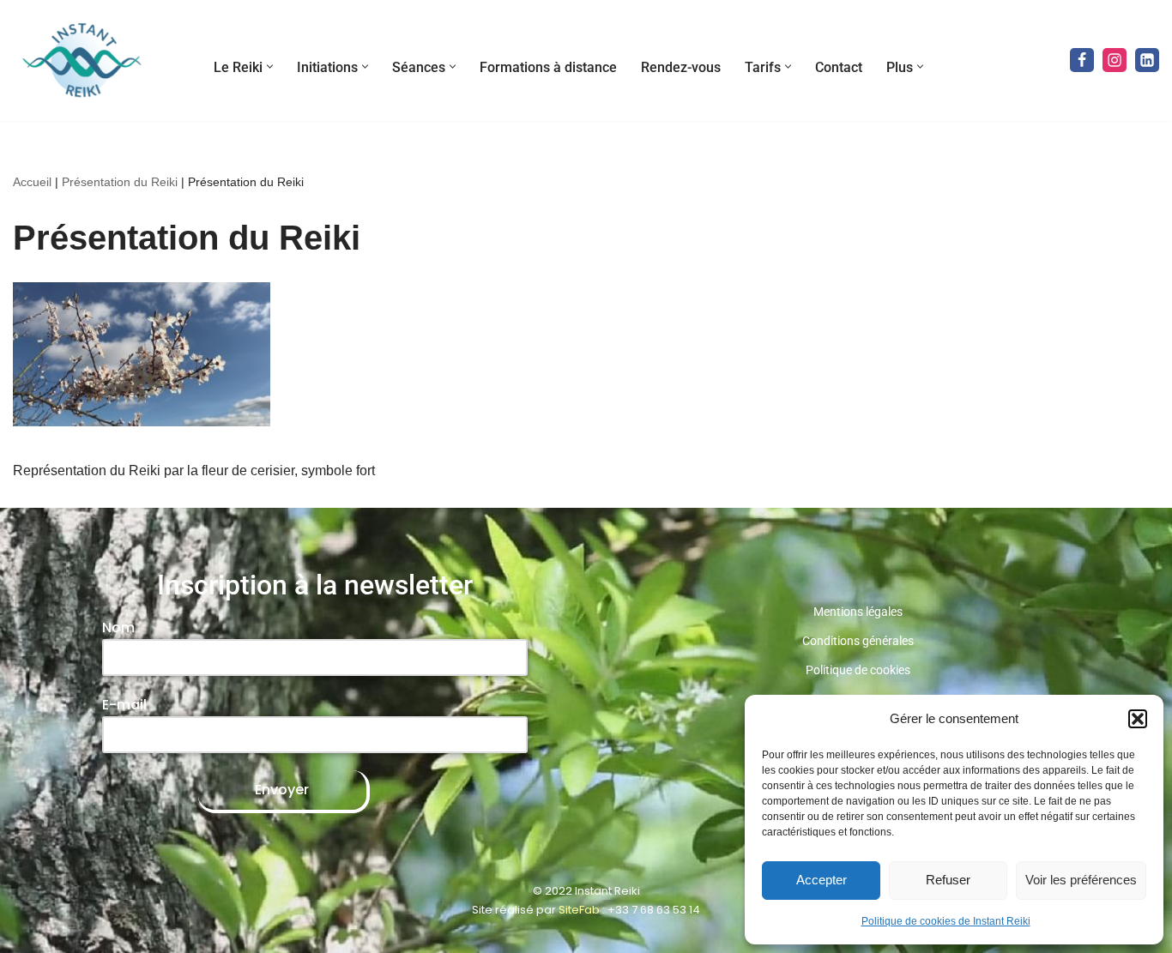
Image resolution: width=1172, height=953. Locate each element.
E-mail (124, 705)
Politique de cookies (858, 670)
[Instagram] (1115, 60)
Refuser (948, 879)
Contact (838, 67)
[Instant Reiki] (81, 60)
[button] (1137, 718)
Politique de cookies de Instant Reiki (945, 921)
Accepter (821, 879)
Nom (118, 627)
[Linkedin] (1147, 60)
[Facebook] (1082, 60)
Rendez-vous (681, 67)
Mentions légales (858, 611)
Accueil (32, 182)
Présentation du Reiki (120, 182)
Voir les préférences (1081, 879)
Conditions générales (858, 641)
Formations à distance (548, 67)
